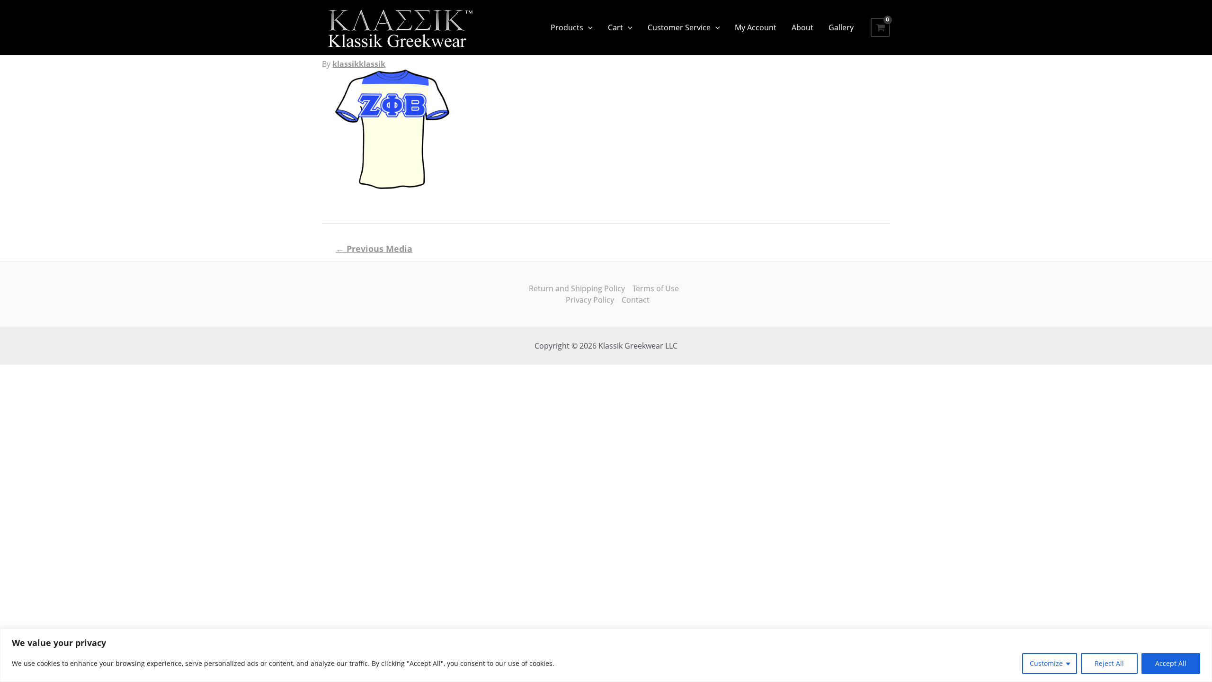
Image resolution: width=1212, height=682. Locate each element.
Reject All (1109, 663)
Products (567, 27)
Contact (636, 300)
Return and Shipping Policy (577, 288)
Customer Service (679, 27)
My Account (755, 27)
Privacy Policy (590, 300)
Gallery (841, 27)
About (802, 27)
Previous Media (374, 248)
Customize (1046, 663)
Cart (615, 27)
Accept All (1170, 663)
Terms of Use (656, 288)
